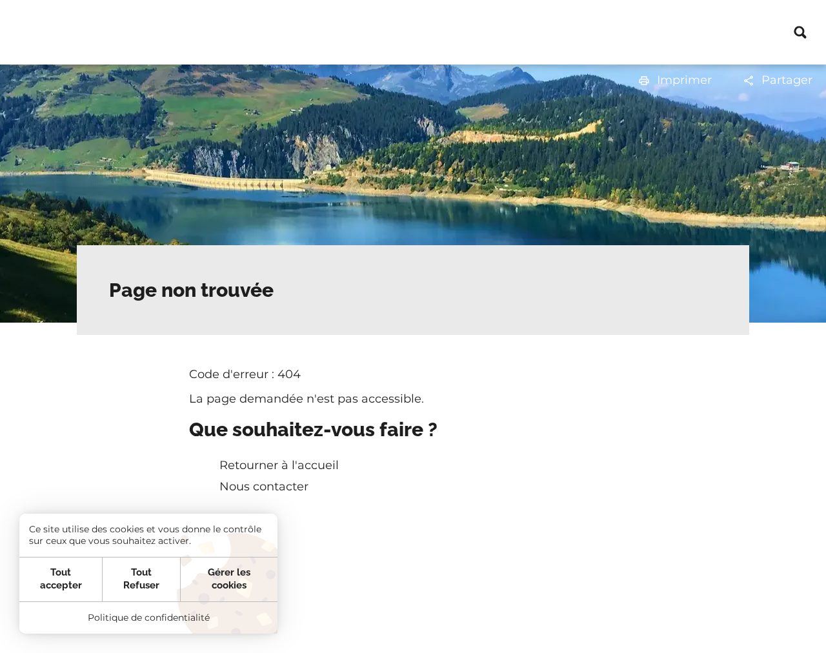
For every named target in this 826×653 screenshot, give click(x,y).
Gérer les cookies (229, 579)
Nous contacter (263, 486)
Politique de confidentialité (149, 617)
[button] (674, 80)
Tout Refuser (141, 579)
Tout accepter (61, 579)
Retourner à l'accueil (279, 465)
